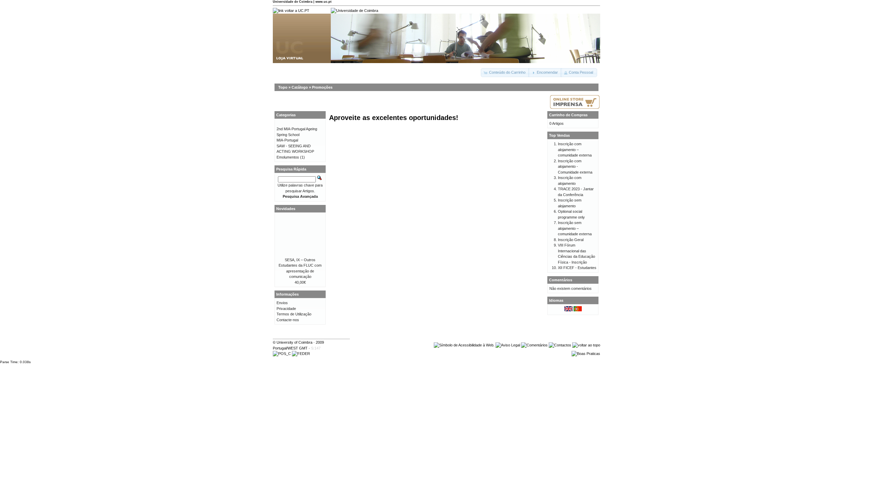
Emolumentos (288, 157)
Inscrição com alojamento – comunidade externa (575, 149)
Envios (282, 303)
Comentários (560, 280)
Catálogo (300, 87)
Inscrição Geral (570, 240)
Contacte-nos (288, 320)
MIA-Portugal (287, 140)
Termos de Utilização (294, 314)
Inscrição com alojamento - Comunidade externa (575, 166)
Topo (282, 87)
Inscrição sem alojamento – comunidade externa (575, 228)
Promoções (322, 87)
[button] (505, 72)
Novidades (285, 209)
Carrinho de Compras (568, 115)
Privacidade (286, 309)
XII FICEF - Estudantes (577, 268)
